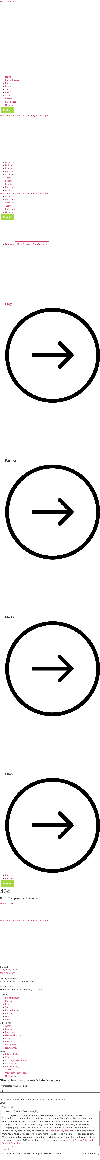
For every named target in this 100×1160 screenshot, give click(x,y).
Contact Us (10, 1063)
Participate (10, 101)
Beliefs (8, 92)
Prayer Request (12, 80)
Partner (8, 83)
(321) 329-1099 (7, 973)
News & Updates (13, 1035)
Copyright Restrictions (16, 1060)
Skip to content (7, 1)
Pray (8, 304)
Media (8, 86)
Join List (6, 1149)
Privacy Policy (12, 1054)
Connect (9, 105)
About (8, 95)
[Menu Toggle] (2, 240)
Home (8, 76)
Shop (7, 89)
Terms (8, 1057)
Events (8, 98)
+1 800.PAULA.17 (8, 970)
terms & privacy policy (60, 1130)
